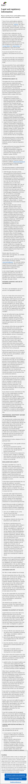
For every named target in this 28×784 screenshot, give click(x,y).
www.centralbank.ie (8, 262)
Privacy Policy (6, 46)
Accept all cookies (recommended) (15, 775)
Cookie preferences (15, 782)
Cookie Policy (16, 46)
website (16, 24)
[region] (14, 394)
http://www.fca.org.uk (19, 161)
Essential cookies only (15, 778)
